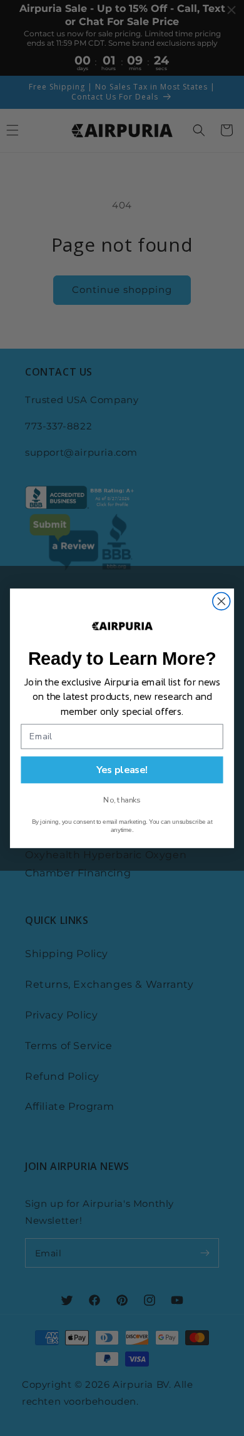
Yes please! (122, 769)
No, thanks (122, 800)
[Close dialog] (221, 601)
